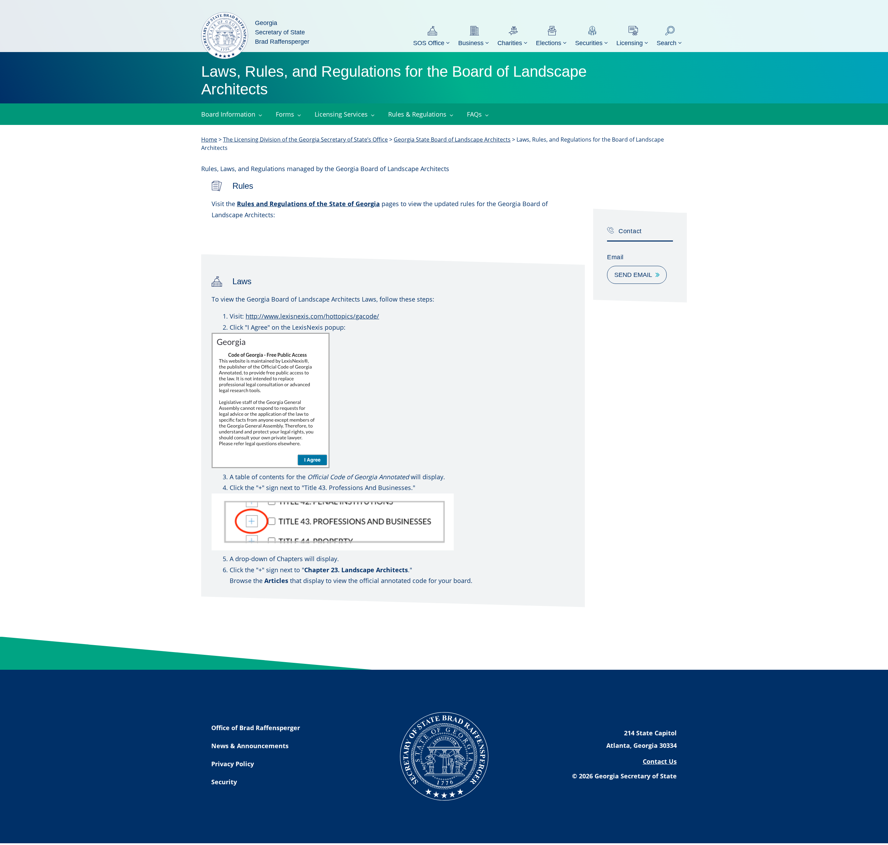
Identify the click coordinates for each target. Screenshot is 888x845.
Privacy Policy (232, 764)
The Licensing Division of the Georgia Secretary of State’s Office (305, 139)
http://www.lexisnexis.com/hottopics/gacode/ (312, 316)
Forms (285, 114)
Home (209, 139)
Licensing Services (341, 114)
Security (224, 782)
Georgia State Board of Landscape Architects (452, 139)
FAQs (474, 114)
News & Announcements (250, 746)
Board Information (228, 114)
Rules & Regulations (417, 114)
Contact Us (660, 761)
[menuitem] (432, 35)
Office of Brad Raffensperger (255, 728)
